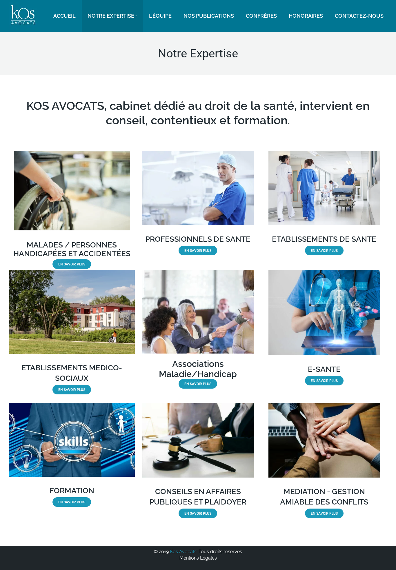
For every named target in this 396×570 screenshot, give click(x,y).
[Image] (198, 188)
